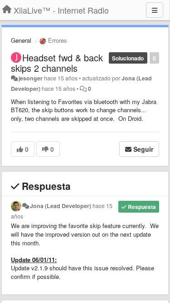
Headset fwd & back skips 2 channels (57, 63)
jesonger (31, 78)
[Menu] (154, 10)
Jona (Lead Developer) (60, 206)
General (21, 40)
